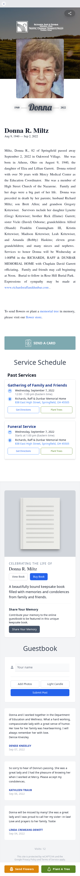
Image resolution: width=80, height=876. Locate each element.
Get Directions (23, 409)
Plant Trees (56, 409)
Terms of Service (50, 859)
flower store (33, 317)
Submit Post (40, 692)
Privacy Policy (29, 859)
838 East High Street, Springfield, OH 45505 (42, 402)
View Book (18, 576)
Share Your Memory (24, 629)
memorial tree (49, 311)
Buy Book (38, 576)
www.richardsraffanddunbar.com (26, 287)
